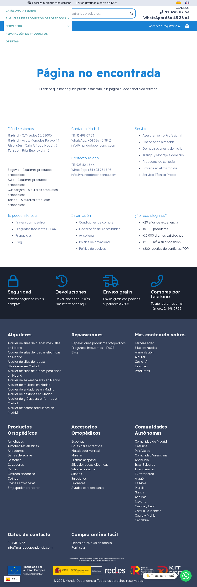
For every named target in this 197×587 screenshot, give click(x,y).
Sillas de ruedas (146, 348)
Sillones (76, 474)
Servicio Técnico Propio (159, 175)
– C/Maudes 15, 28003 (30, 135)
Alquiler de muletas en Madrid (29, 385)
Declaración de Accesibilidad (99, 229)
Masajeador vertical (85, 451)
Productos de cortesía (159, 162)
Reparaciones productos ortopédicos (98, 343)
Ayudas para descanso (87, 488)
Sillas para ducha (83, 469)
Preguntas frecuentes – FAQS (36, 229)
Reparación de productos (27, 33)
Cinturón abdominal (22, 474)
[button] (186, 576)
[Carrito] (187, 26)
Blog (18, 242)
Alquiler (140, 357)
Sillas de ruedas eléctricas (89, 464)
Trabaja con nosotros (30, 222)
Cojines (13, 478)
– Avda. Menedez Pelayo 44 (33, 140)
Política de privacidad (94, 242)
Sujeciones (79, 478)
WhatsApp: (91, 140)
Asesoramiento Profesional (162, 135)
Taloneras (78, 483)
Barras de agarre (20, 455)
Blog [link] (74, 352)
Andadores (16, 451)
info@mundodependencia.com (93, 145)
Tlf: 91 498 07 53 (82, 135)
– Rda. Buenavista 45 (28, 150)
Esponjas (77, 441)
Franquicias (23, 235)
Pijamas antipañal (83, 460)
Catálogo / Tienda (21, 10)
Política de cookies (92, 248)
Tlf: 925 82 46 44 (83, 165)
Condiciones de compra (96, 222)
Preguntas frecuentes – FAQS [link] (92, 348)
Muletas (77, 455)
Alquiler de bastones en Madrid (30, 394)
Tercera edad (144, 343)
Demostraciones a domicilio (163, 148)
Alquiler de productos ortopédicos (36, 18)
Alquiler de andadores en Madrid (31, 389)
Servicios (14, 26)
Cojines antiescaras (21, 483)
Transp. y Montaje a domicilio (163, 155)
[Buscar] (131, 13)
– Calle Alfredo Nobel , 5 (32, 145)
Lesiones (141, 366)
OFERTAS (12, 41)
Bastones (14, 460)
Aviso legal (86, 235)
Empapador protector (24, 488)
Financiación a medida (158, 142)
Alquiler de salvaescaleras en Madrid (34, 380)
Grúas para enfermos (86, 446)
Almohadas (16, 441)
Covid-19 (141, 362)
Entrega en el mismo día (160, 168)
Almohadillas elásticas (23, 446)
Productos (142, 371)
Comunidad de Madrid (151, 441)
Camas (13, 469)
